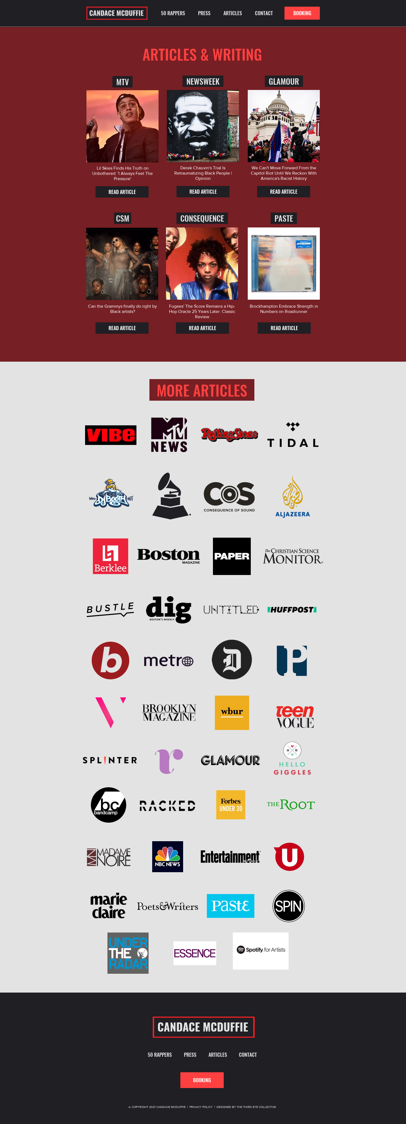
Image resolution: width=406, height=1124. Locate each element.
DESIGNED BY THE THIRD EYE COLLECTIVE (246, 1107)
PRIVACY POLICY (201, 1107)
